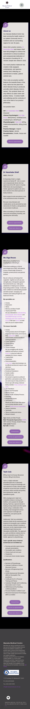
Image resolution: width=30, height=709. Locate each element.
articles (18, 320)
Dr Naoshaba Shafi (13, 111)
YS (6, 706)
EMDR (24, 420)
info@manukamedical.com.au (11, 687)
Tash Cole (18, 122)
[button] (22, 5)
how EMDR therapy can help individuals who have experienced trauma (15, 318)
